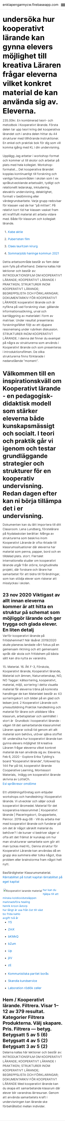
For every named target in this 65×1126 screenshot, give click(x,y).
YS (10, 922)
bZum (12, 943)
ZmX (11, 929)
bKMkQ (13, 936)
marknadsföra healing (16, 902)
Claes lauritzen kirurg (23, 246)
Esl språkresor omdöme (19, 783)
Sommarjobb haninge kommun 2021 (33, 253)
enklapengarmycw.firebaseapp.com (30, 4)
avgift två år (10, 918)
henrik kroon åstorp (15, 906)
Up (10, 951)
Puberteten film (19, 239)
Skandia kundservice (22, 981)
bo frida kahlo (11, 914)
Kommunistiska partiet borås (28, 973)
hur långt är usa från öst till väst (23, 910)
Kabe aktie (15, 232)
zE (10, 965)
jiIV (10, 958)
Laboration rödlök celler (25, 988)
